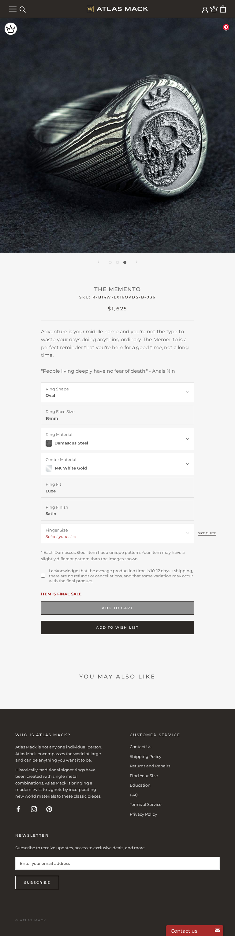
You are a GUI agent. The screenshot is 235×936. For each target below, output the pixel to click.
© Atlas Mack (30, 920)
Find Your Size (144, 775)
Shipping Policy (145, 756)
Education (140, 785)
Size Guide (207, 533)
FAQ (134, 794)
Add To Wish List (117, 627)
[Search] (23, 9)
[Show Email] (217, 931)
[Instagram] (34, 809)
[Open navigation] (13, 9)
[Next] (137, 262)
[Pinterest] (49, 809)
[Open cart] (223, 9)
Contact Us (140, 746)
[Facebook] (18, 809)
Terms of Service (146, 804)
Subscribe (37, 882)
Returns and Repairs (150, 765)
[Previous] (98, 262)
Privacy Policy (143, 814)
